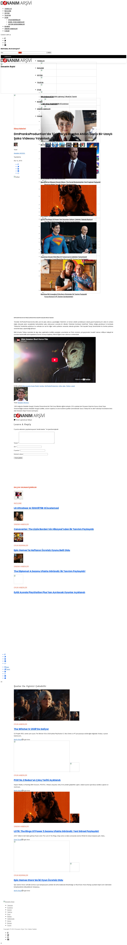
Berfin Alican (18, 739)
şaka (63, 386)
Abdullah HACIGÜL (19, 153)
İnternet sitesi (18, 454)
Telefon (7, 15)
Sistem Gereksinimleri (16, 24)
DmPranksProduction (51, 386)
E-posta (17, 450)
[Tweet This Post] (65, 657)
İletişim (9, 923)
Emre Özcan (17, 839)
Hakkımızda (7, 56)
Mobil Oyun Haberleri (16, 22)
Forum (6, 31)
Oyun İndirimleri (14, 20)
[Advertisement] (28, 471)
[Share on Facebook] (65, 654)
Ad (15, 447)
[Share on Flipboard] (65, 659)
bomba (42, 386)
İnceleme (7, 11)
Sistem (6, 13)
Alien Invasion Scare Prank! (30, 386)
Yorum (16, 443)
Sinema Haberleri (10, 29)
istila (60, 386)
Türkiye (68, 386)
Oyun (6, 17)
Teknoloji (8, 9)
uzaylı (73, 386)
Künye (9, 921)
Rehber (7, 26)
